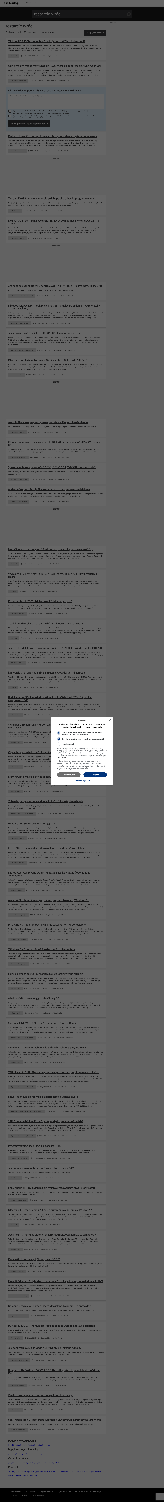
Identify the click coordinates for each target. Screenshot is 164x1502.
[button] (82, 744)
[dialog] (82, 751)
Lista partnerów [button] (62, 758)
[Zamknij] (109, 719)
